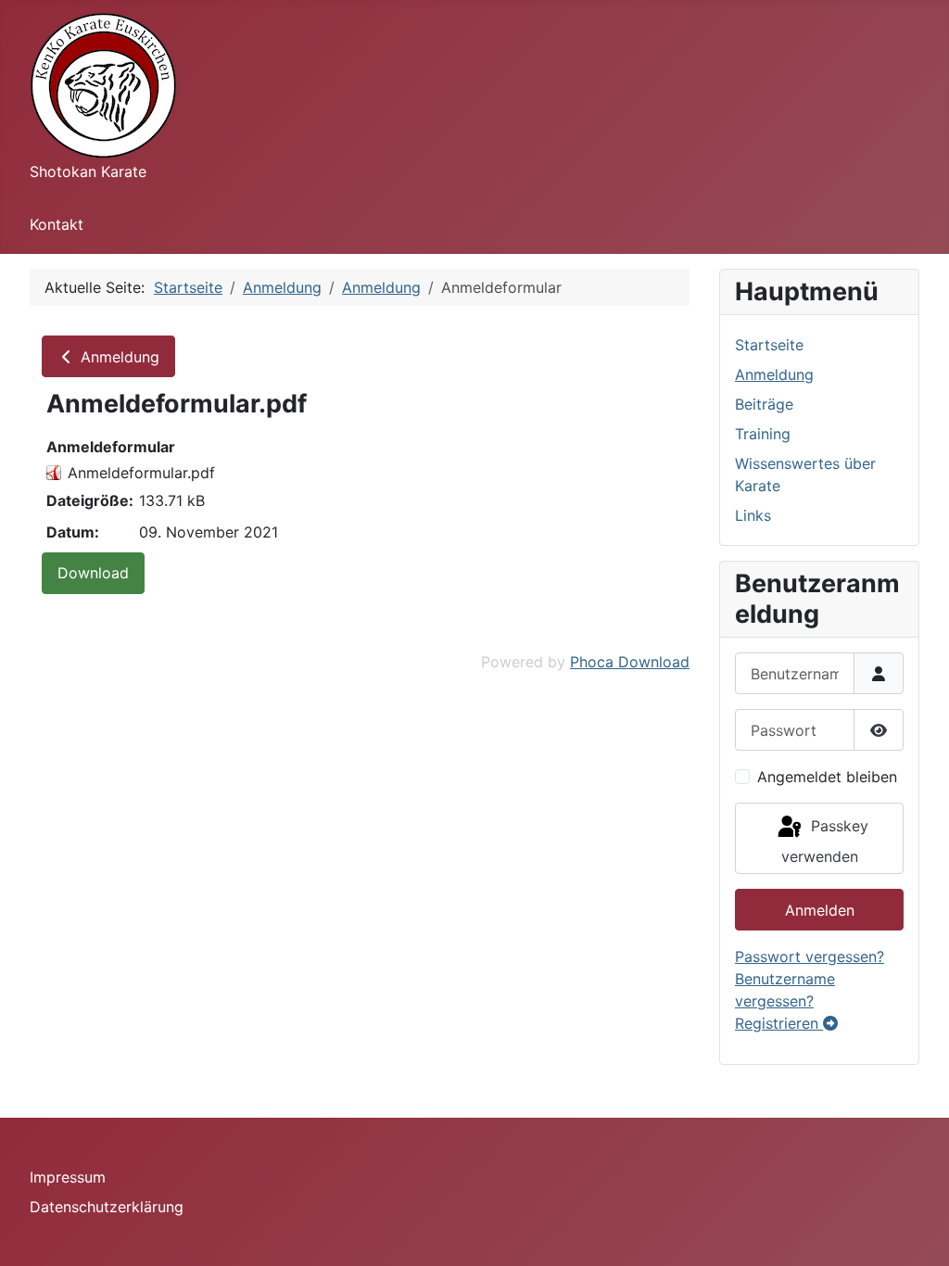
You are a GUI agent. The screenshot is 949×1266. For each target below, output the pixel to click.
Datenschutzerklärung (106, 1206)
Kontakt (56, 224)
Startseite (769, 344)
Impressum (68, 1177)
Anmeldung (117, 357)
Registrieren (779, 1023)
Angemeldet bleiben (827, 776)
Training (763, 433)
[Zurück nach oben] (916, 1231)
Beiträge (764, 404)
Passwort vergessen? (809, 956)
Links (753, 515)
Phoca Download (630, 661)
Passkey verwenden (824, 841)
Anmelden (819, 910)
